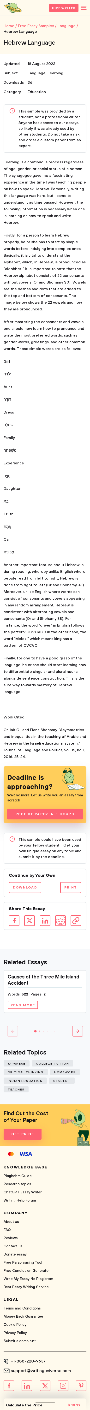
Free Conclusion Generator (27, 1270)
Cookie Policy (15, 1324)
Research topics (17, 1184)
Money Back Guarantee (23, 1316)
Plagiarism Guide (18, 1176)
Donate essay (15, 1254)
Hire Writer (64, 8)
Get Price (22, 1134)
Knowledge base (26, 1167)
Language (37, 73)
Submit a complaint (20, 1341)
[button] (35, 1031)
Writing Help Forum (20, 1200)
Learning (55, 73)
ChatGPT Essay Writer (23, 1192)
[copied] (76, 920)
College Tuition (52, 1064)
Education (37, 91)
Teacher (16, 1089)
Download (25, 887)
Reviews (11, 1238)
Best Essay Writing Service (26, 1287)
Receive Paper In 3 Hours (45, 814)
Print (70, 887)
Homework (65, 1072)
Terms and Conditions (22, 1308)
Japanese (16, 1064)
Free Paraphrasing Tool (23, 1262)
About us (11, 1222)
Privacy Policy (15, 1333)
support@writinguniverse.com (41, 1371)
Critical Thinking (26, 1072)
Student (62, 1081)
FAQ (7, 1230)
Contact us (13, 1246)
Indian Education (25, 1081)
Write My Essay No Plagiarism (28, 1279)
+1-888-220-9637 (28, 1361)
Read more (23, 1005)
